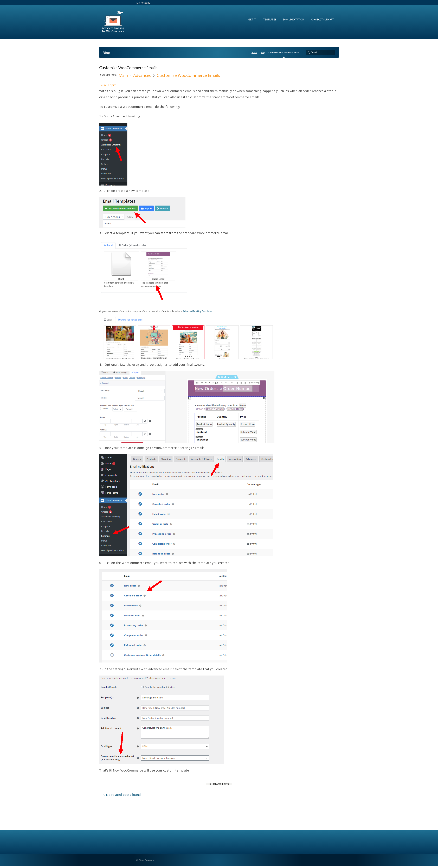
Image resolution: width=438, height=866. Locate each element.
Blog (263, 52)
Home (254, 52)
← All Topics (108, 85)
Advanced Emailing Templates (197, 311)
